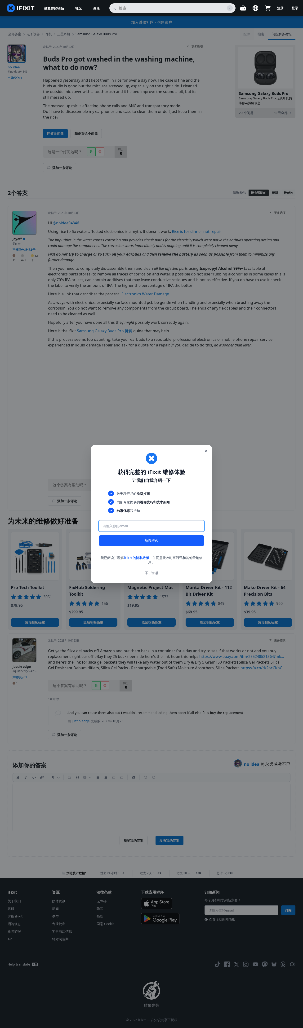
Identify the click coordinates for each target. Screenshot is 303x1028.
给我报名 (151, 540)
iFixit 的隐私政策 (136, 557)
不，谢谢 (151, 573)
